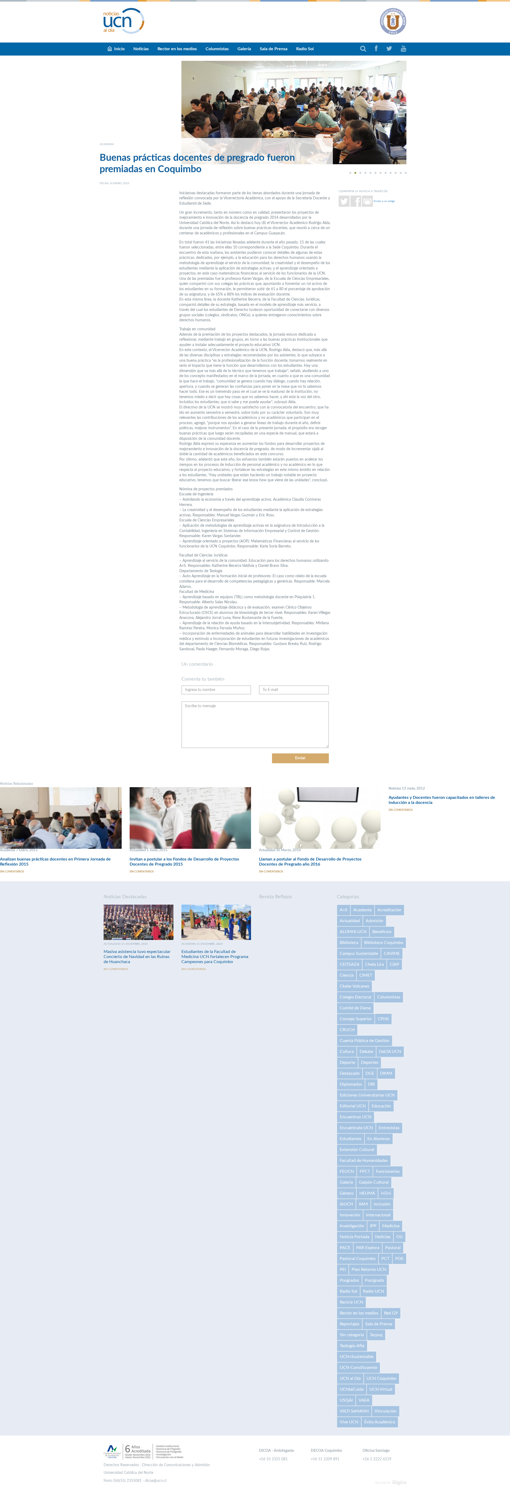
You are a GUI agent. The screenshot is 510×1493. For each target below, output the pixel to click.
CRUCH (347, 1030)
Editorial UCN (353, 1106)
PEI (343, 1269)
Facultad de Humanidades (364, 1160)
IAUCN (346, 1204)
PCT (385, 1258)
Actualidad (350, 921)
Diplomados (351, 1084)
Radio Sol (305, 49)
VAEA (364, 1400)
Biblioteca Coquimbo (383, 942)
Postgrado (374, 1280)
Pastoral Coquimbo (358, 1258)
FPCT (365, 1171)
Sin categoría (352, 1335)
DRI (371, 1084)
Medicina (391, 1226)
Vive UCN (349, 1422)
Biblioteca (349, 942)
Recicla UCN (351, 1302)
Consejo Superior (356, 1019)
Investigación (352, 1226)
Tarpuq (376, 1335)
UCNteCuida (352, 1389)
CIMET (365, 975)
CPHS (383, 1019)
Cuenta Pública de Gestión (364, 1041)
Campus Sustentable (359, 953)
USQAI (346, 1400)
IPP (373, 1226)
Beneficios (382, 932)
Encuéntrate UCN (356, 1128)
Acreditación (389, 910)
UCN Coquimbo (381, 1378)
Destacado (350, 1073)
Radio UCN (373, 1291)
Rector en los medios (177, 49)
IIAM (363, 1204)
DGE (370, 1073)
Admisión (374, 921)
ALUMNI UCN (353, 932)
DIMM (386, 1073)
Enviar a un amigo (384, 201)
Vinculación (386, 1411)
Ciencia (347, 975)
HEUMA (367, 1193)
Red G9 (391, 1313)
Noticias (141, 49)
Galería (244, 49)
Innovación (350, 1215)
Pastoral (393, 1248)
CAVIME (392, 953)
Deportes (369, 1062)
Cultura (347, 1051)
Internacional (378, 1215)
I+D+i (386, 1193)
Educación (381, 1106)
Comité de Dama (355, 1008)
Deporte (347, 1062)
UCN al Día (350, 1378)
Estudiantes (351, 1139)
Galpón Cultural (374, 1182)
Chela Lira (374, 964)
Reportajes (349, 1324)
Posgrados (349, 1280)
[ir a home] (124, 20)
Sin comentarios (12, 871)
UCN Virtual (380, 1389)
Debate (366, 1051)
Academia (362, 910)
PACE (345, 1248)
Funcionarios (388, 1171)
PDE (399, 1258)
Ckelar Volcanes (354, 986)
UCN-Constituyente (358, 1367)
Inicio (119, 49)
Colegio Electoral (355, 997)
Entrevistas (389, 1128)
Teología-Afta (352, 1346)
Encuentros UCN (355, 1117)
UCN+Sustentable (356, 1357)
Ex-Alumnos (378, 1139)
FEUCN (347, 1171)
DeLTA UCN (390, 1051)
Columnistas (217, 49)
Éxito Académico (379, 1422)
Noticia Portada (354, 1237)
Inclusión (382, 1204)
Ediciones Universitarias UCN (367, 1095)
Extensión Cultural (357, 1150)
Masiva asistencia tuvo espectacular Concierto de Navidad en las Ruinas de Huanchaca (137, 957)
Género (347, 1193)
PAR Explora (367, 1248)
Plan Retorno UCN (369, 1269)
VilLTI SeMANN (354, 1411)
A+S (343, 910)
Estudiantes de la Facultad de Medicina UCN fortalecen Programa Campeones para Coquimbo (214, 957)
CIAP (394, 964)
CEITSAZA (349, 964)
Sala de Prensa (273, 49)
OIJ (399, 1237)
